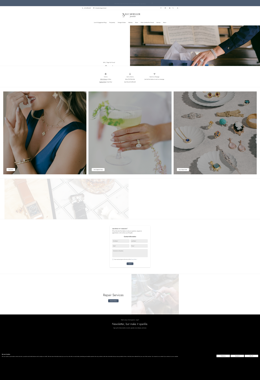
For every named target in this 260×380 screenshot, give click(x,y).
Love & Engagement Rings (100, 22)
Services (158, 22)
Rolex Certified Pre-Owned (147, 22)
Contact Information (130, 236)
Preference (223, 355)
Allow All (251, 355)
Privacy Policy (133, 259)
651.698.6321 (87, 8)
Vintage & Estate (122, 22)
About (164, 22)
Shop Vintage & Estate (183, 169)
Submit (130, 263)
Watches (130, 22)
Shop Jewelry (10, 169)
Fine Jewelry (112, 22)
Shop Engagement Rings (98, 169)
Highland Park (102, 82)
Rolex (136, 22)
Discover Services (113, 300)
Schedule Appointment (100, 8)
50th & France (103, 79)
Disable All (237, 355)
